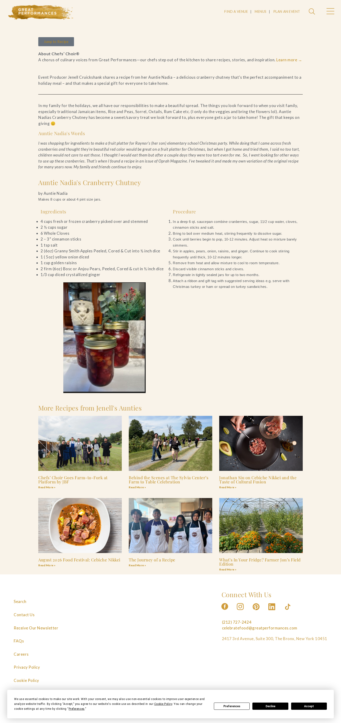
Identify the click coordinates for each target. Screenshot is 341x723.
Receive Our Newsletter (36, 627)
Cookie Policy (26, 680)
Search (20, 601)
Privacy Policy (27, 667)
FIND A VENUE (236, 11)
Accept (309, 706)
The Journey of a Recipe (152, 560)
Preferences (231, 706)
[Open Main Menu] (330, 12)
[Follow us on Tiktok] (288, 611)
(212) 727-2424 (236, 622)
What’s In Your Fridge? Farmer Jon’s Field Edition (260, 562)
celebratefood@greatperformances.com (259, 627)
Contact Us (24, 614)
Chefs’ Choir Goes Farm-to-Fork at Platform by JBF (73, 480)
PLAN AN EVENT (286, 11)
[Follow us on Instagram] (240, 611)
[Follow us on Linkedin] (272, 611)
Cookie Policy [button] (163, 704)
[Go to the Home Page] (41, 12)
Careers (21, 654)
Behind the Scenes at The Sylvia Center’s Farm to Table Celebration (168, 480)
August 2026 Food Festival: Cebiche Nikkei (79, 560)
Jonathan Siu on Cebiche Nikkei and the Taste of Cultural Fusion (257, 480)
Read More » (47, 487)
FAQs (19, 640)
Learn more (289, 59)
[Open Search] (312, 12)
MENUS (261, 11)
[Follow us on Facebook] (225, 611)
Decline (270, 706)
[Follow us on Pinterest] (256, 611)
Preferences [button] (77, 708)
